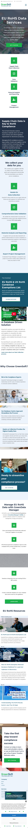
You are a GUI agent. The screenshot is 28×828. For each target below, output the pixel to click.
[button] (26, 801)
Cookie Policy (8, 826)
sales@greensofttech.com (7, 1)
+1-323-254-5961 (18, 1)
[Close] (27, 790)
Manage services (13, 811)
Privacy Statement (18, 826)
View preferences (14, 823)
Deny (14, 819)
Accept (14, 815)
